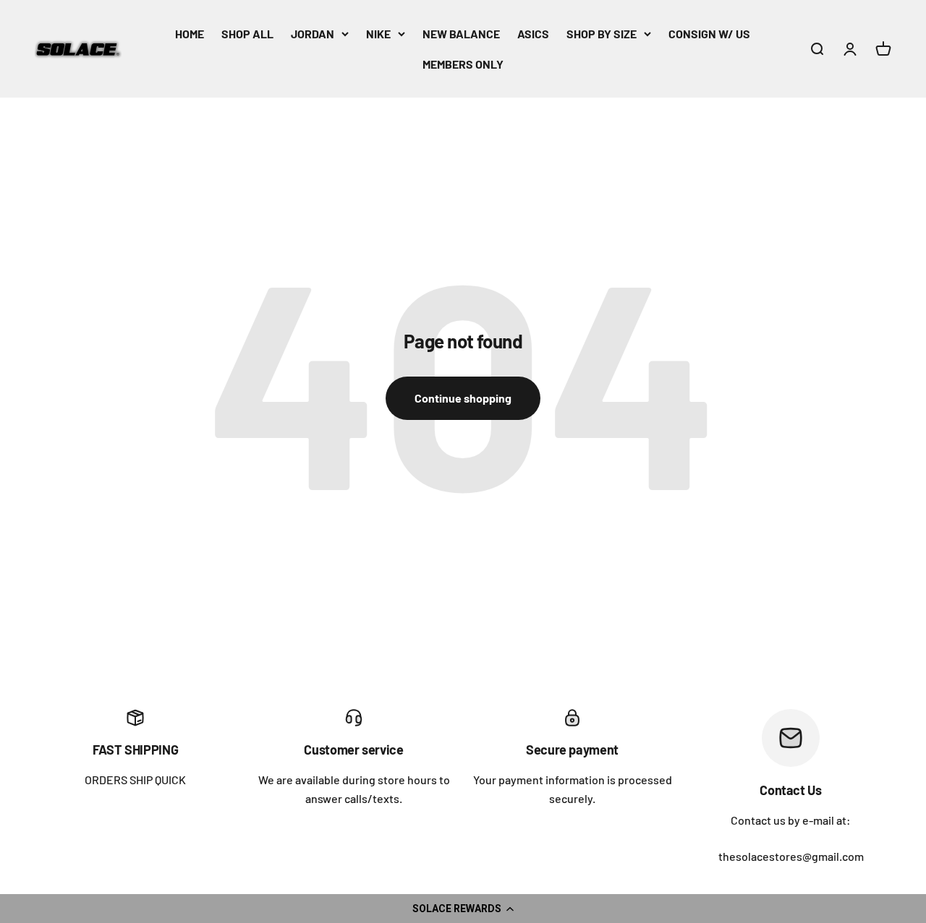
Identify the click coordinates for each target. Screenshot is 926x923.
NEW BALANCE (461, 33)
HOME (189, 33)
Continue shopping (463, 398)
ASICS (533, 33)
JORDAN (312, 33)
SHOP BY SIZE (601, 33)
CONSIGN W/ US (709, 33)
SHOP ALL (247, 33)
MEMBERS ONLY (463, 64)
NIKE (378, 33)
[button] (463, 908)
